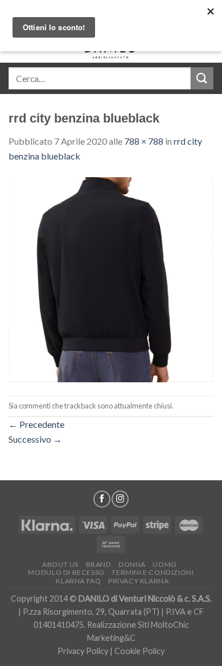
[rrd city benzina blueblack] (111, 278)
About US (60, 564)
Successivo (35, 439)
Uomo (164, 564)
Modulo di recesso (66, 572)
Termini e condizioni (153, 572)
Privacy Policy (82, 651)
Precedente (36, 424)
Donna (132, 564)
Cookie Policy (139, 651)
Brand (99, 564)
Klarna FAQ (78, 581)
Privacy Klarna (138, 581)
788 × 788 (143, 141)
